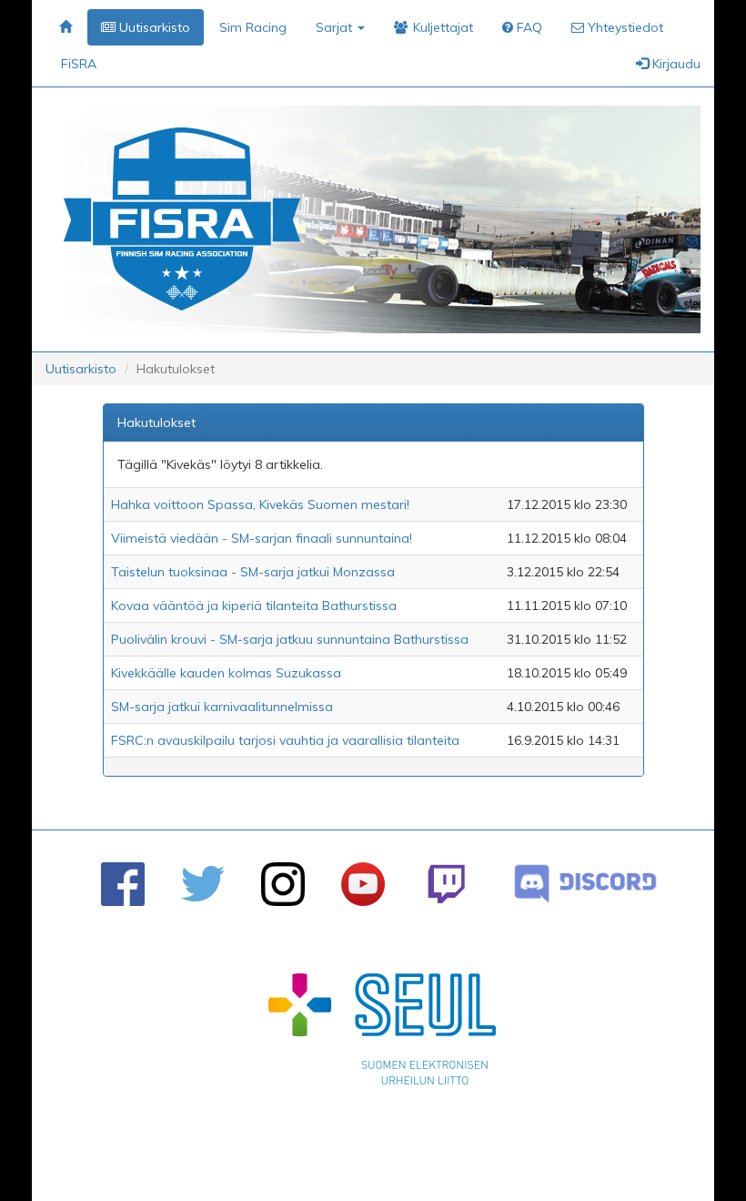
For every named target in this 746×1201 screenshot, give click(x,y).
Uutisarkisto (80, 369)
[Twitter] (203, 884)
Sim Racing (253, 27)
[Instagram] (283, 884)
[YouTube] (363, 884)
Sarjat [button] (336, 27)
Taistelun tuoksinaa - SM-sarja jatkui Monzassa (253, 572)
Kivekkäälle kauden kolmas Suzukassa (226, 673)
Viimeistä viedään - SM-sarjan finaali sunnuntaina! (261, 538)
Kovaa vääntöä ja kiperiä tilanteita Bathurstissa (254, 605)
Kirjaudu (675, 64)
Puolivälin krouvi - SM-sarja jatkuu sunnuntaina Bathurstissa (290, 639)
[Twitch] (446, 884)
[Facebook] (123, 884)
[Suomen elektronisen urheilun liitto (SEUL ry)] (382, 1033)
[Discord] (585, 884)
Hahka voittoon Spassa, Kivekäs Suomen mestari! (260, 504)
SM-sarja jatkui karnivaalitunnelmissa (222, 706)
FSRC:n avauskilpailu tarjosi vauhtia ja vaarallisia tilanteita (285, 740)
